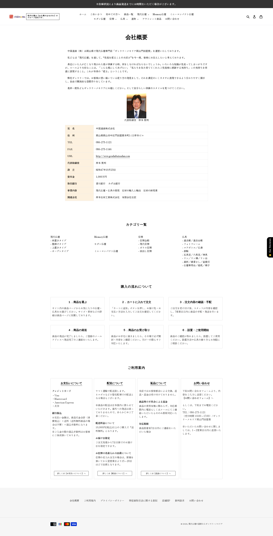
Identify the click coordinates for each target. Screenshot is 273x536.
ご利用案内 (90, 500)
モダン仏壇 (100, 244)
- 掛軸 (185, 251)
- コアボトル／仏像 (192, 247)
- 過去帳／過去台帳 (192, 240)
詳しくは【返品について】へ (158, 473)
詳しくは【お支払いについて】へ (71, 473)
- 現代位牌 (143, 244)
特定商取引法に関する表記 (143, 500)
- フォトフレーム (191, 244)
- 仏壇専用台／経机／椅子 (196, 265)
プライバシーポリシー (112, 500)
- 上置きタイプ (58, 247)
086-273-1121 (198, 412)
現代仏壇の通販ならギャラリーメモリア (205, 523)
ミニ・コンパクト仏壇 (106, 251)
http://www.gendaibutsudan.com (113, 156)
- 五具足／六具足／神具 (194, 254)
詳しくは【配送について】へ (115, 473)
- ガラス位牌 (145, 247)
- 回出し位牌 (145, 251)
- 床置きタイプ (58, 240)
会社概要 (74, 500)
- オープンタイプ (59, 251)
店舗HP (166, 500)
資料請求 (179, 500)
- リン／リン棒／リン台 (194, 258)
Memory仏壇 (101, 236)
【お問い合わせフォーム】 (196, 398)
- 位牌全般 (143, 240)
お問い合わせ (196, 500)
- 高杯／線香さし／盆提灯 (196, 261)
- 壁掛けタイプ (58, 244)
